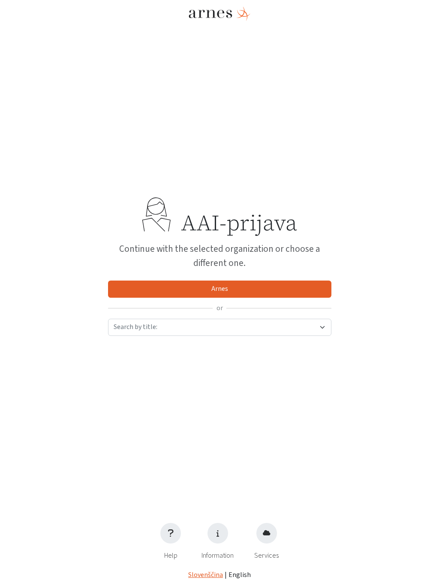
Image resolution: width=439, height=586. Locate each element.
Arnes (219, 288)
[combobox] (219, 327)
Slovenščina (205, 575)
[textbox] (215, 327)
